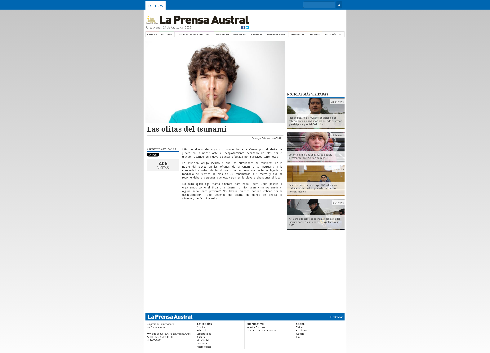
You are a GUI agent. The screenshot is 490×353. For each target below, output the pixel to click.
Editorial (166, 34)
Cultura (201, 337)
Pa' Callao (222, 34)
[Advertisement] (214, 215)
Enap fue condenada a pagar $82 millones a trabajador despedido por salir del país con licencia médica (313, 188)
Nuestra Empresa (256, 327)
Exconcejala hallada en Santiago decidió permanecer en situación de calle (310, 156)
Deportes (314, 34)
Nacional (256, 34)
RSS (298, 337)
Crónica (152, 34)
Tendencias (297, 34)
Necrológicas (333, 34)
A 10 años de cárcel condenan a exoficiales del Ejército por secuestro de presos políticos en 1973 (314, 222)
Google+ (300, 333)
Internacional (276, 34)
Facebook (301, 330)
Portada (155, 6)
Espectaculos (204, 333)
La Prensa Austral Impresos (261, 330)
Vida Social (240, 34)
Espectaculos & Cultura (194, 34)
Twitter (300, 327)
